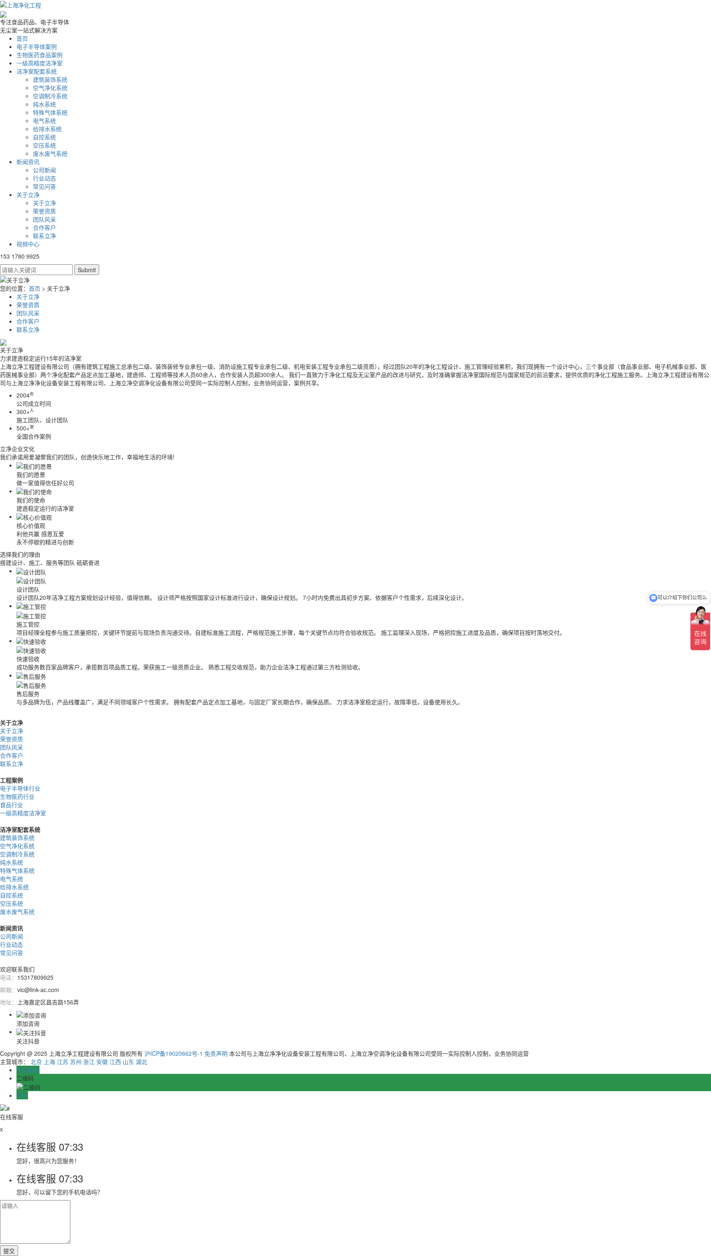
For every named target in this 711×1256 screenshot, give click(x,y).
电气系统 (44, 120)
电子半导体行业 (20, 788)
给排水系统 (47, 129)
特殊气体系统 (50, 112)
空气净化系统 (50, 87)
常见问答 (44, 186)
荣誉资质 (44, 211)
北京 (36, 1061)
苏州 (75, 1061)
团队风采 (44, 219)
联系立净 (44, 235)
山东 (128, 1061)
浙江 (89, 1061)
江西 (115, 1061)
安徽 (102, 1061)
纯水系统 (44, 104)
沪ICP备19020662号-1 (173, 1053)
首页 (22, 38)
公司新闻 (44, 170)
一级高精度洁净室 (39, 63)
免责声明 (216, 1053)
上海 (49, 1061)
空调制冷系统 (50, 96)
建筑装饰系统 (50, 79)
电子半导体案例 (36, 46)
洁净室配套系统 (36, 71)
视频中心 (28, 244)
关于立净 (28, 194)
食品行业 (11, 804)
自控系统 (44, 137)
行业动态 (44, 178)
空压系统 (44, 145)
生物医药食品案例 (39, 55)
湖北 (141, 1061)
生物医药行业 (17, 796)
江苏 (62, 1061)
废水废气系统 (50, 153)
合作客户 (44, 227)
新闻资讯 (28, 161)
